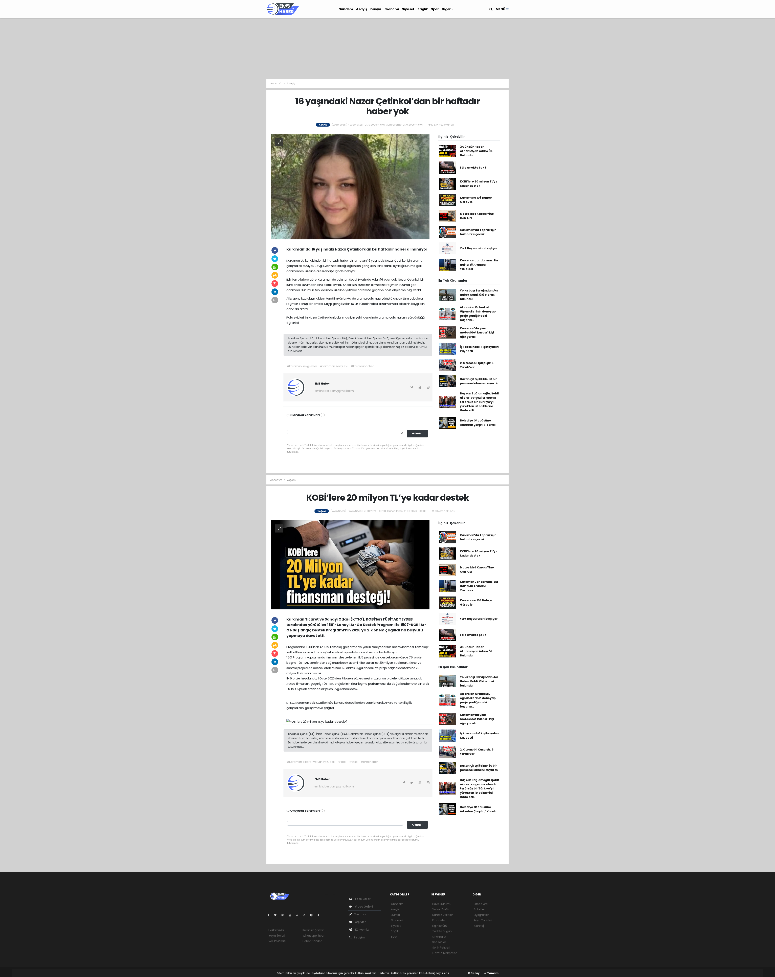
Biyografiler (481, 915)
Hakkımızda (276, 930)
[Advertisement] (387, 48)
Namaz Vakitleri (442, 915)
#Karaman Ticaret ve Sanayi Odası (311, 762)
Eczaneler (438, 920)
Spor (435, 9)
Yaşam (291, 480)
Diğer (446, 9)
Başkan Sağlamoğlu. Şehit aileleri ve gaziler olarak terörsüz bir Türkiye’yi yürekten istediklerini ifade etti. (479, 401)
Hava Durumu (441, 904)
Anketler (479, 909)
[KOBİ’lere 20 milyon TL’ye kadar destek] (350, 565)
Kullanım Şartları (313, 930)
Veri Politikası (277, 941)
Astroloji (479, 926)
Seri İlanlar (439, 942)
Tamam (493, 973)
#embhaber (369, 762)
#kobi (342, 762)
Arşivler (360, 922)
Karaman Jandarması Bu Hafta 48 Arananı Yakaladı (479, 264)
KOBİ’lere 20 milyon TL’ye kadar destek (478, 183)
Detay (475, 973)
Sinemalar (439, 937)
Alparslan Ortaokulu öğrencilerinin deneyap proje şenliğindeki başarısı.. (478, 313)
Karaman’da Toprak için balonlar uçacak (478, 232)
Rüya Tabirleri (483, 920)
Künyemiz (361, 930)
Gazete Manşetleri (444, 953)
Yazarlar (360, 914)
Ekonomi (391, 9)
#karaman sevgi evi (334, 366)
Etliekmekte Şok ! (473, 168)
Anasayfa (276, 83)
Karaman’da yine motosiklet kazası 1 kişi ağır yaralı (477, 332)
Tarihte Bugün (442, 931)
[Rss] (305, 915)
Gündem (345, 9)
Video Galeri (363, 907)
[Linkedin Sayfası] (298, 915)
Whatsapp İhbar (313, 936)
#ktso (353, 762)
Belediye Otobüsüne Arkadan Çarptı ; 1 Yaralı (478, 422)
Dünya (375, 9)
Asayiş (361, 9)
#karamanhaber (362, 366)
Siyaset (408, 9)
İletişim (359, 937)
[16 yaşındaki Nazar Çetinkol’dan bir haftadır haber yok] (350, 186)
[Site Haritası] (313, 915)
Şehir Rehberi (441, 948)
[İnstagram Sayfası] (284, 915)
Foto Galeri (362, 899)
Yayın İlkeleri (276, 936)
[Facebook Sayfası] (270, 915)
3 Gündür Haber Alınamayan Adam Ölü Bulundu (476, 151)
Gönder (417, 433)
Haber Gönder (312, 941)
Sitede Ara (481, 904)
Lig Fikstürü (439, 926)
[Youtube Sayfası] (291, 915)
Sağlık (423, 9)
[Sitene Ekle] (320, 915)
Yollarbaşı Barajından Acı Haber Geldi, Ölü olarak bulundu (479, 294)
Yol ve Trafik (440, 909)
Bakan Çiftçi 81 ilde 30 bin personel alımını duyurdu (479, 381)
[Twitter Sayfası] (277, 915)
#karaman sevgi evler (302, 366)
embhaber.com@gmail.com (334, 391)
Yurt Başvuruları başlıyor (479, 248)
